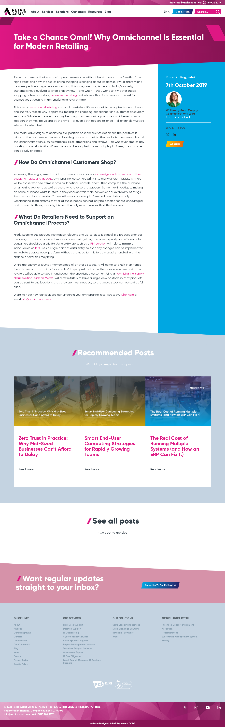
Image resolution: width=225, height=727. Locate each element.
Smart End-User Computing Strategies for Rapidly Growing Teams (109, 446)
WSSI (115, 637)
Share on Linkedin (174, 135)
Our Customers (22, 644)
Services (47, 11)
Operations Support (73, 652)
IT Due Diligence (72, 656)
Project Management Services (79, 644)
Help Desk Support (73, 625)
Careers (18, 637)
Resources (95, 11)
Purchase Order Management (178, 625)
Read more (26, 469)
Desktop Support (72, 629)
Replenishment (170, 633)
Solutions (62, 11)
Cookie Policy (21, 664)
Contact (18, 656)
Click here (127, 294)
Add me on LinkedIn (178, 117)
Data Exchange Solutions (125, 629)
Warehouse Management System (179, 637)
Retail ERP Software (123, 633)
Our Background (22, 633)
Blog (108, 11)
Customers (78, 11)
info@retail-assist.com (182, 2)
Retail (191, 77)
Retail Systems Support (75, 640)
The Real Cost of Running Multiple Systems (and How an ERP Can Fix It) (174, 446)
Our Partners (20, 640)
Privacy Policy (21, 660)
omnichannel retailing (43, 107)
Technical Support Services (77, 648)
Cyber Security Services (75, 637)
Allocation (167, 629)
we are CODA (128, 723)
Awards (18, 629)
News (16, 652)
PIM (37, 248)
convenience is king (64, 95)
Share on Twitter (169, 135)
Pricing (165, 640)
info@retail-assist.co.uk (36, 299)
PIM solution (98, 243)
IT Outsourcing (71, 633)
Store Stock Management (126, 625)
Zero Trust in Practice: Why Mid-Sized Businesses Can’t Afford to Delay (45, 446)
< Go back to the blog (112, 532)
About (35, 11)
